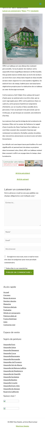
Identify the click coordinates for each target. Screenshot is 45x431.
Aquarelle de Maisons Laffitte (14, 368)
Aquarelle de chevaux (11, 389)
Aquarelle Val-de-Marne (12, 365)
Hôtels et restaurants (11, 313)
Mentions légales (22, 426)
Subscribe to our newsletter (17, 268)
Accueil (6, 292)
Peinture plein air (10, 316)
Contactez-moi (9, 325)
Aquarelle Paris (9, 344)
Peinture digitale (9, 307)
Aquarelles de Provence (12, 362)
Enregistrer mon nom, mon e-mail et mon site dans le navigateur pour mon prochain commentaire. (21, 260)
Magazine (7, 304)
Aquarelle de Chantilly (12, 374)
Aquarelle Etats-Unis (11, 386)
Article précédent (23, 173)
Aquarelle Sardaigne (11, 377)
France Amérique (9, 319)
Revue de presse (9, 298)
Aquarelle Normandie (11, 359)
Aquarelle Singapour (11, 350)
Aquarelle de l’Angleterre (13, 371)
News (24, 11)
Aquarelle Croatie (10, 383)
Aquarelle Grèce (9, 347)
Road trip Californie (11, 392)
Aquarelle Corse (9, 353)
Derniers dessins (9, 301)
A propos (6, 295)
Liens (5, 322)
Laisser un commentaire (11, 11)
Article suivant (23, 179)
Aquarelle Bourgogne (11, 356)
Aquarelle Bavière (10, 380)
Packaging (7, 310)
